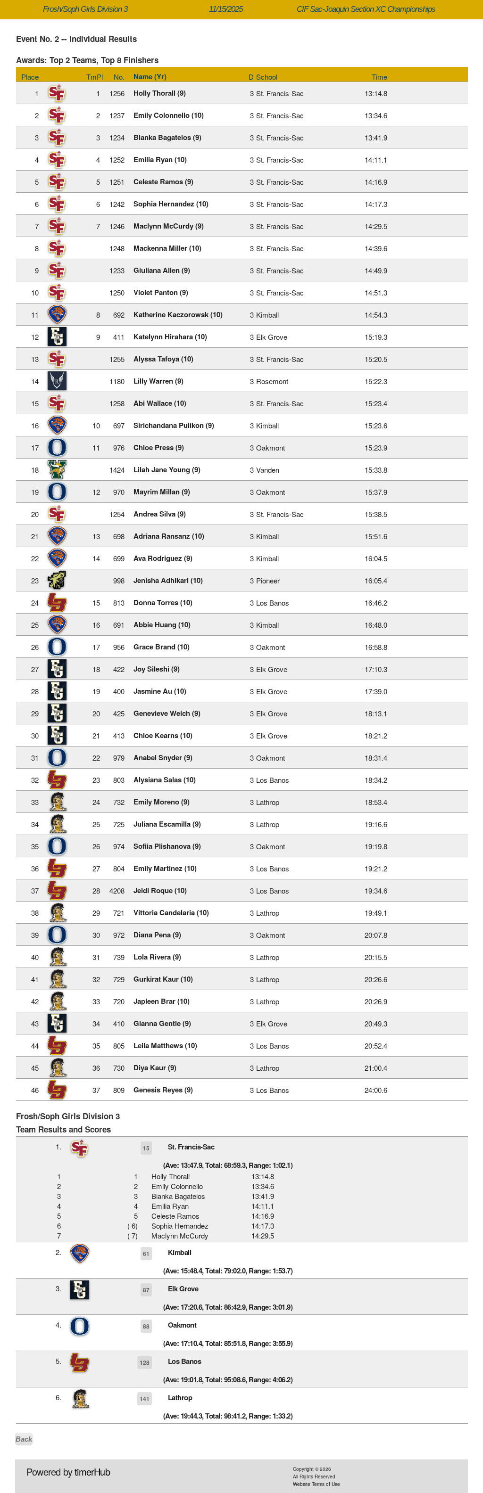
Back (24, 1439)
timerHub (92, 1471)
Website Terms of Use (316, 1484)
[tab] (242, 1155)
